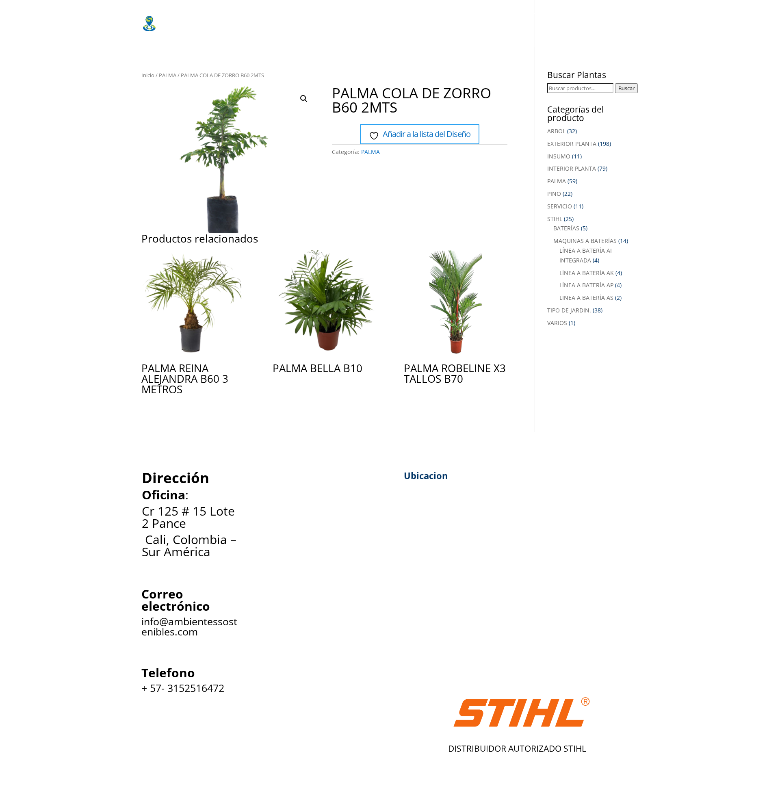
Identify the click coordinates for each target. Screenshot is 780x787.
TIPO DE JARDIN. (569, 310)
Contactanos (399, 30)
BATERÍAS (566, 228)
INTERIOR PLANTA (571, 168)
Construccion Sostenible (561, 14)
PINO (554, 193)
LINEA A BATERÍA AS (586, 297)
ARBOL (556, 131)
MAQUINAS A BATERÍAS (585, 241)
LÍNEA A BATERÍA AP (586, 285)
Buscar (626, 88)
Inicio (147, 75)
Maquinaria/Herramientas (368, 14)
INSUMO (558, 156)
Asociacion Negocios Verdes (222, 30)
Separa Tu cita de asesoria (322, 30)
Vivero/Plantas (288, 14)
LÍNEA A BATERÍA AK (586, 273)
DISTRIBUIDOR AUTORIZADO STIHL (517, 748)
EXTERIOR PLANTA (571, 143)
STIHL (554, 219)
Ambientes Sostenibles (214, 14)
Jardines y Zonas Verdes (461, 14)
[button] (304, 98)
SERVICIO (559, 206)
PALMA (167, 75)
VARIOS (557, 323)
